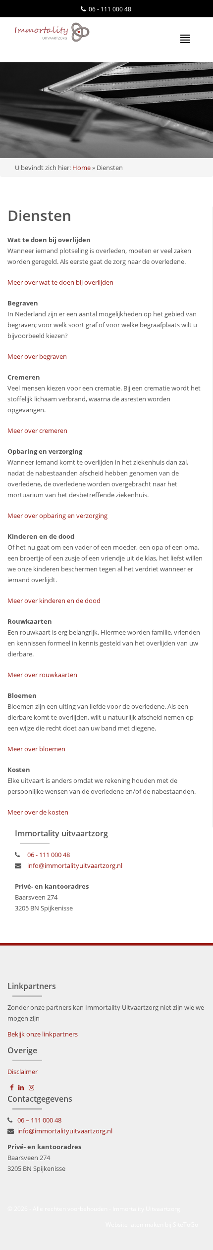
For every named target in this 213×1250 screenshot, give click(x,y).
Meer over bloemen (36, 748)
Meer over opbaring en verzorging (57, 515)
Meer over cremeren (37, 430)
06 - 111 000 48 (110, 9)
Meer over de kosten (37, 812)
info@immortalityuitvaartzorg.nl (74, 865)
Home (81, 167)
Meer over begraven (37, 356)
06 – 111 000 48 (39, 1120)
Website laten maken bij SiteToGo (152, 1224)
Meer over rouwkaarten (42, 674)
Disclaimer (22, 1071)
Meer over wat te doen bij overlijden (60, 282)
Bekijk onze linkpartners (42, 1034)
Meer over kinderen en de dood (54, 600)
